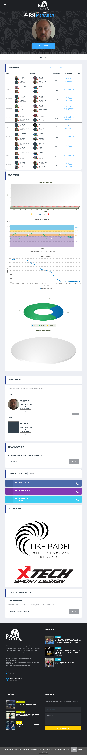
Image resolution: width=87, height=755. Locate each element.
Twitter (28, 686)
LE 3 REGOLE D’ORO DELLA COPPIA (27, 704)
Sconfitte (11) (67, 67)
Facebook (11, 686)
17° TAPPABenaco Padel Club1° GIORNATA (68, 136)
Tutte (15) (76, 67)
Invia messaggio (63, 728)
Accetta (74, 749)
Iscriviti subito (14, 680)
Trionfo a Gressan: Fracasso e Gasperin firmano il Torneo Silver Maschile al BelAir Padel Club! (68, 641)
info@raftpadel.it (15, 673)
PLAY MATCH (43, 46)
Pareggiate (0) (57, 67)
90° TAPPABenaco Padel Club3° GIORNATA (68, 155)
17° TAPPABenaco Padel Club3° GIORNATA (68, 117)
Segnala (31, 473)
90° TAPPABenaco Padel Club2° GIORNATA (68, 165)
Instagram (20, 686)
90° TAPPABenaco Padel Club (68, 146)
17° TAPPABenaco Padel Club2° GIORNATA (68, 127)
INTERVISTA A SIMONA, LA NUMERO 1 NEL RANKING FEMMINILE (28, 715)
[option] (43, 35)
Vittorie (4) (48, 67)
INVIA (74, 461)
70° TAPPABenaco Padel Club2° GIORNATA (68, 99)
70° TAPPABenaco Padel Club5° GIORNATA (68, 80)
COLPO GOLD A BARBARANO (64, 662)
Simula (76, 414)
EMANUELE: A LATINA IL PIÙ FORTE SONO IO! (27, 725)
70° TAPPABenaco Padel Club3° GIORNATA (68, 89)
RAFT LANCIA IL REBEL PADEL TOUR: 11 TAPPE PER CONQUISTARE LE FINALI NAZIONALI (67, 652)
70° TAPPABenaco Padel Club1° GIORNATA (68, 108)
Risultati (43, 57)
